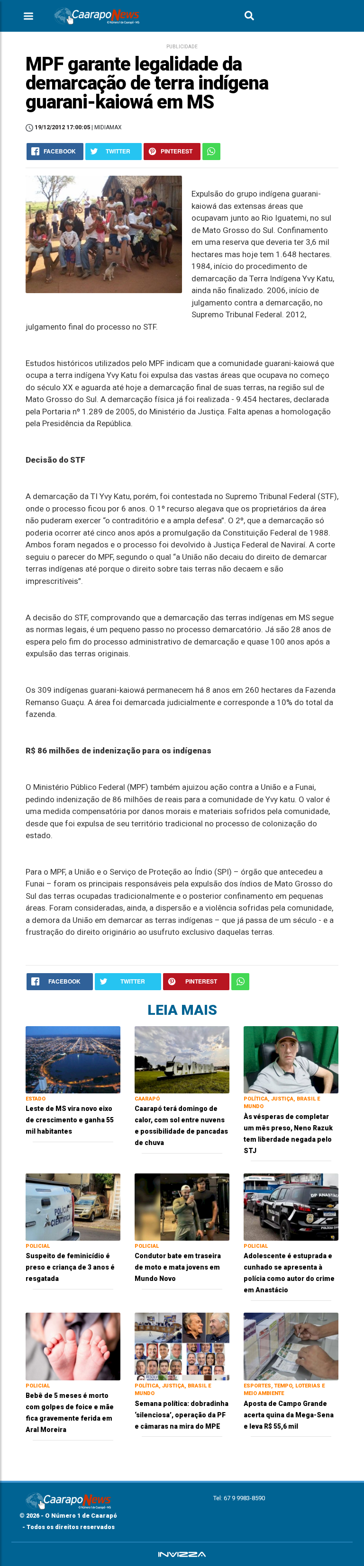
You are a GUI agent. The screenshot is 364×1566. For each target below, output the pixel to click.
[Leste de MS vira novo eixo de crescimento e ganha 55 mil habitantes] (73, 1059)
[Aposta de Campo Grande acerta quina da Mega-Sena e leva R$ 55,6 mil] (291, 1346)
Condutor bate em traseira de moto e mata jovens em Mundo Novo (178, 1267)
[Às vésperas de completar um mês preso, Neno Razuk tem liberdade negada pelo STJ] (291, 1059)
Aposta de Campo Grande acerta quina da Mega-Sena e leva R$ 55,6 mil (289, 1415)
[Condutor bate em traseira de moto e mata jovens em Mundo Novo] (182, 1206)
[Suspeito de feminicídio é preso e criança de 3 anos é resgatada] (73, 1206)
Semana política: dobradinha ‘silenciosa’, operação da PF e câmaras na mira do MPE (181, 1415)
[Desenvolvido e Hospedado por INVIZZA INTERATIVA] (182, 1554)
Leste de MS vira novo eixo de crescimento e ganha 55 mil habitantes (70, 1120)
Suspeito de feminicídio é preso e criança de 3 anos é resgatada (70, 1267)
